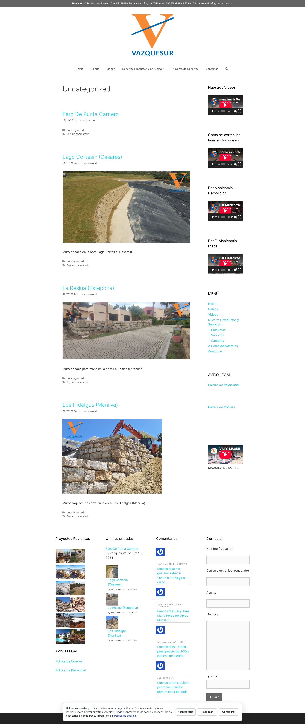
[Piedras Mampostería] (77, 610)
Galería (95, 68)
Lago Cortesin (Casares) (92, 157)
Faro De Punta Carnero (90, 114)
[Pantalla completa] (239, 111)
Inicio (80, 68)
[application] (225, 105)
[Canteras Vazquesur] (63, 610)
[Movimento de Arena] (63, 578)
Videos (110, 68)
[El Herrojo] (77, 594)
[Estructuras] (77, 626)
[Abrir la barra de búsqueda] (226, 69)
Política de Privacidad (223, 385)
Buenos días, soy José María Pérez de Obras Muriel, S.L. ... (173, 615)
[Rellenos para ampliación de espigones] (63, 594)
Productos (218, 330)
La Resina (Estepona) (88, 288)
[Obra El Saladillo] (77, 578)
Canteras (217, 340)
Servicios (217, 335)
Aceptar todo (185, 711)
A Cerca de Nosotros (186, 68)
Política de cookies (125, 715)
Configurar (228, 711)
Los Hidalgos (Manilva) (90, 405)
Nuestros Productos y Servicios (142, 68)
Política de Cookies (221, 407)
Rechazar (207, 711)
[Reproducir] (212, 111)
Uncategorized (75, 130)
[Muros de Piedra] (63, 626)
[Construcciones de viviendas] (63, 642)
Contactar (212, 68)
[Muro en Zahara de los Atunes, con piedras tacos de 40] (77, 562)
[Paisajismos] (77, 642)
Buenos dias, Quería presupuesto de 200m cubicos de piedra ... (173, 651)
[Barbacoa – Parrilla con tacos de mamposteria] (63, 562)
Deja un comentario (77, 133)
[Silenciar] (235, 111)
